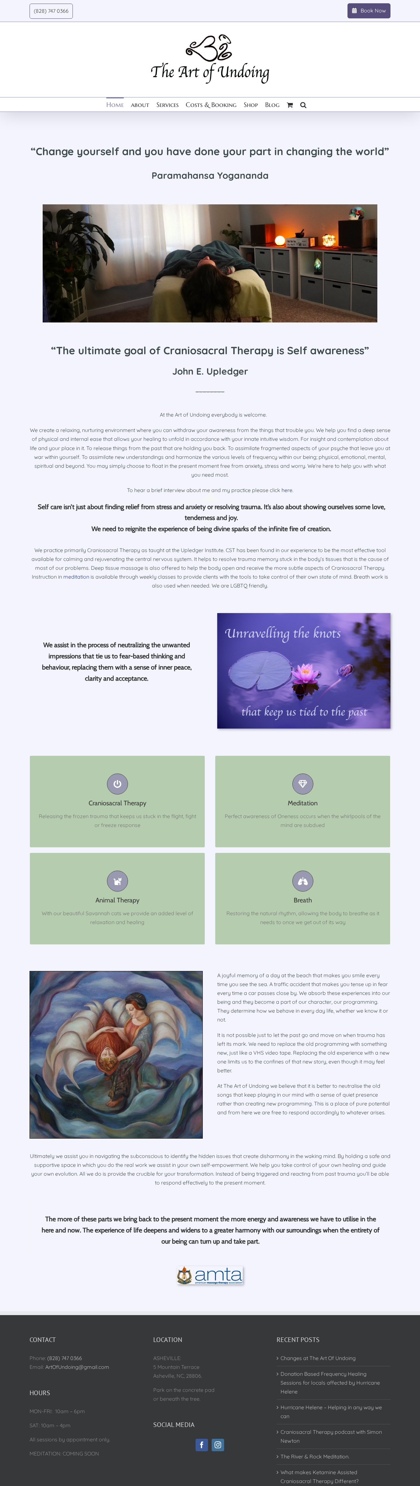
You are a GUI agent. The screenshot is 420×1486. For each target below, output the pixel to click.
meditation (76, 576)
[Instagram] (218, 1445)
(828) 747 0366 (64, 1358)
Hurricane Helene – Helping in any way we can (331, 1411)
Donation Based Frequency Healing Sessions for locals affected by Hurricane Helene (330, 1383)
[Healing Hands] (116, 974)
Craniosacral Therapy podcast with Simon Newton (331, 1436)
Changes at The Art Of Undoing (318, 1358)
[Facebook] (202, 1445)
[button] (303, 104)
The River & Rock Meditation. (315, 1456)
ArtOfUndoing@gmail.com (77, 1367)
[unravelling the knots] (303, 615)
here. (287, 490)
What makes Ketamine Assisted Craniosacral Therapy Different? (320, 1476)
